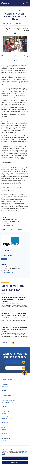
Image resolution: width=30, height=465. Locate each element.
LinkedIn (21, 187)
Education (19, 229)
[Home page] (7, 3)
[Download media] (28, 56)
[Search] (23, 3)
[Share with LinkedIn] (7, 23)
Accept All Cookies (15, 462)
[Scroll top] (24, 373)
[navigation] (27, 3)
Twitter (15, 187)
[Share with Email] (17, 23)
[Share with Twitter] (10, 23)
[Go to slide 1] (14, 60)
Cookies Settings (15, 458)
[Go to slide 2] (16, 60)
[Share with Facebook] (14, 23)
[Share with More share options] (23, 23)
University (13, 229)
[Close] (28, 448)
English (4, 259)
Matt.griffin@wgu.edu (7, 225)
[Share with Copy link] (20, 23)
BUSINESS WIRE (15, 65)
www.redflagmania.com (7, 212)
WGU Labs (24, 65)
